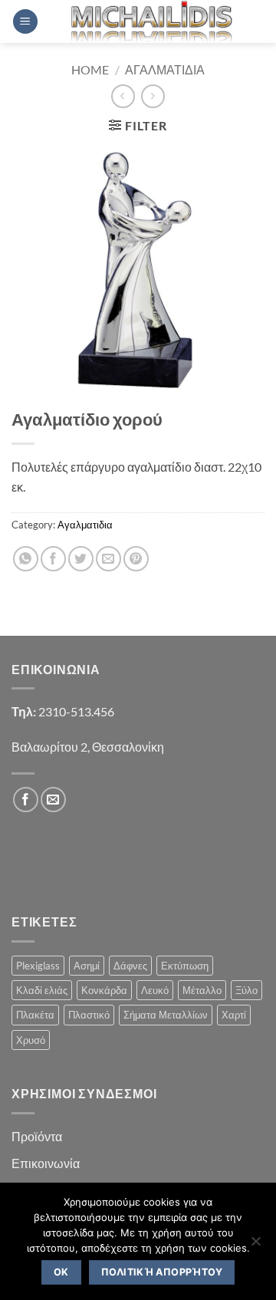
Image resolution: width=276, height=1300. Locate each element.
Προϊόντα (37, 1136)
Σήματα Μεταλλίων (165, 1015)
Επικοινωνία (46, 1163)
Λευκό (155, 990)
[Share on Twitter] (81, 558)
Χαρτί (234, 1015)
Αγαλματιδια (165, 69)
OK (61, 1272)
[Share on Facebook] (53, 558)
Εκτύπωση (185, 965)
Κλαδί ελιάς (41, 990)
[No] (255, 1245)
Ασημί (87, 965)
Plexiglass (38, 965)
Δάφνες (130, 965)
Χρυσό (30, 1040)
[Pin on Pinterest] (136, 558)
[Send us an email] (53, 799)
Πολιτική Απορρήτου (161, 1272)
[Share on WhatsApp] (25, 558)
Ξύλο (246, 990)
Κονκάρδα (104, 990)
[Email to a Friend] (108, 558)
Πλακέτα (35, 1015)
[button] (25, 22)
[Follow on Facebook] (25, 799)
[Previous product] (153, 96)
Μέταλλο (202, 990)
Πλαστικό (89, 1015)
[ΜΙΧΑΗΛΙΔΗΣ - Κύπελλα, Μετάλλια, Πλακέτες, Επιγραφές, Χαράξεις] (151, 21)
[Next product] (123, 96)
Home (90, 69)
